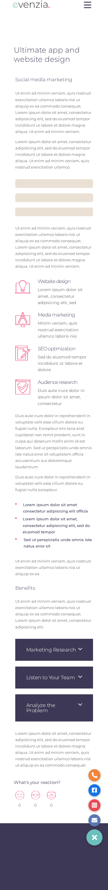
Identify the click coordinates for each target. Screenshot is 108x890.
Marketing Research (51, 650)
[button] (54, 650)
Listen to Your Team (50, 677)
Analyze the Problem (40, 708)
